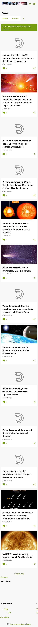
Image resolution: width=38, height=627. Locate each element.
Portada (5, 18)
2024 (6, 609)
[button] (34, 68)
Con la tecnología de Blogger (20, 624)
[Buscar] (30, 4)
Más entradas (19, 574)
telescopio (4, 577)
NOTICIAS (15, 18)
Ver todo (5, 29)
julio (9, 612)
